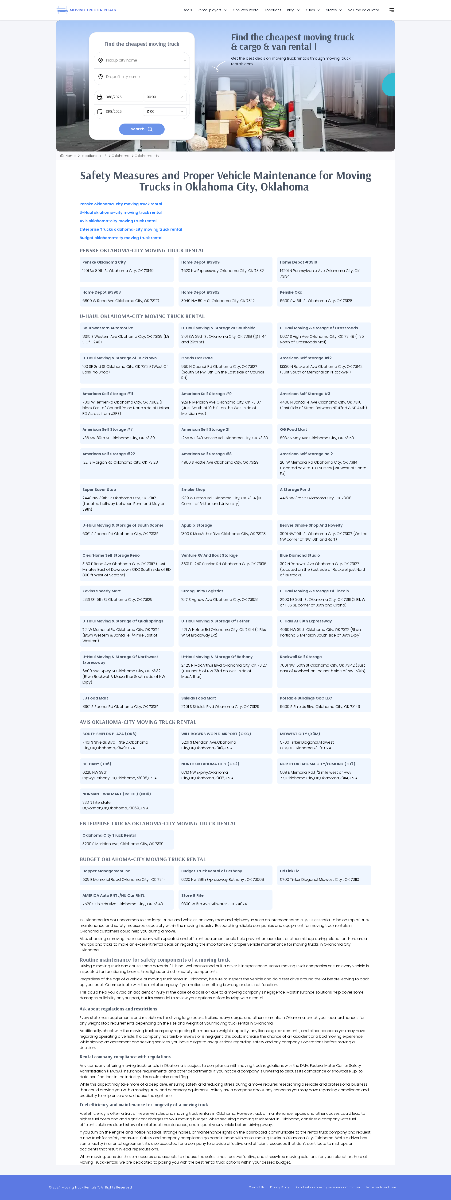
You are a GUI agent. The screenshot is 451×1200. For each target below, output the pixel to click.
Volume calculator (363, 10)
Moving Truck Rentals (99, 1162)
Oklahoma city (147, 155)
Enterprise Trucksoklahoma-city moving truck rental (131, 229)
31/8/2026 (114, 97)
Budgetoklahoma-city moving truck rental (121, 238)
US (104, 155)
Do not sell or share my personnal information (327, 1187)
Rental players (210, 10)
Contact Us (256, 1187)
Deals (187, 10)
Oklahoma (120, 155)
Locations (273, 10)
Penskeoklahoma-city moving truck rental (121, 204)
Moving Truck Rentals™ (80, 1187)
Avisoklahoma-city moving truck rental (118, 221)
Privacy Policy (279, 1187)
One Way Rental (246, 10)
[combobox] (106, 60)
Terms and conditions (381, 1187)
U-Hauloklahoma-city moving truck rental (121, 212)
